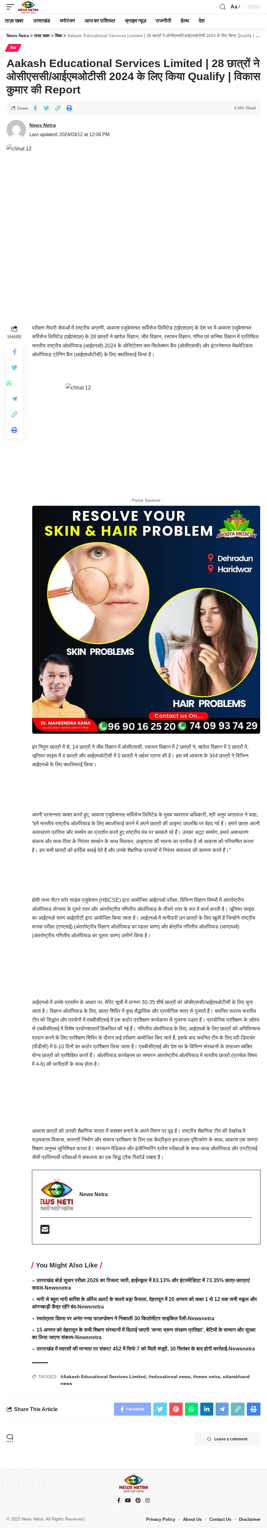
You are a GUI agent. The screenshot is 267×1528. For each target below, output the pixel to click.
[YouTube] (128, 1501)
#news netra (206, 1376)
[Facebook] (119, 1501)
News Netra (42, 125)
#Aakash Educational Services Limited (103, 1376)
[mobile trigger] (12, 7)
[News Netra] (28, 7)
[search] (222, 7)
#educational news (169, 1376)
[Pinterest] (138, 1501)
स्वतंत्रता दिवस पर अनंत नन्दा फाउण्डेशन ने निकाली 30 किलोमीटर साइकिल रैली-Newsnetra (125, 1318)
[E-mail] (44, 1231)
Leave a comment (230, 1439)
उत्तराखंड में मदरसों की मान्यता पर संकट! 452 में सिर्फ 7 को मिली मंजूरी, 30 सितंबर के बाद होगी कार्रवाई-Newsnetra (145, 1348)
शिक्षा (13, 48)
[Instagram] (147, 1501)
